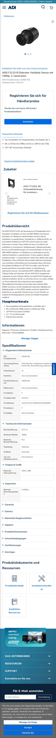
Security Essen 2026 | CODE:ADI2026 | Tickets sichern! (28, 1)
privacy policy (13, 708)
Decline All (28, 732)
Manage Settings (28, 722)
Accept (28, 727)
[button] (54, 369)
